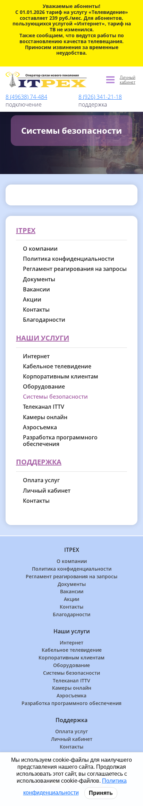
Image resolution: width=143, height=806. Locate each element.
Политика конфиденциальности (68, 259)
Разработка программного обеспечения (60, 440)
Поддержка (38, 462)
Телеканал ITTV (43, 407)
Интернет (36, 356)
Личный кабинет (127, 80)
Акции (32, 299)
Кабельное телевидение (57, 366)
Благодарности (44, 319)
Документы (39, 279)
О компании (40, 248)
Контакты (36, 309)
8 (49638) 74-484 (26, 97)
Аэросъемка (40, 427)
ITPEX (25, 230)
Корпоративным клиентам (60, 376)
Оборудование (44, 386)
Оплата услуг (41, 480)
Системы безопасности (55, 396)
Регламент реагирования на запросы (75, 269)
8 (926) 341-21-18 (100, 97)
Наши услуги (42, 338)
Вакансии (36, 289)
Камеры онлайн (45, 417)
